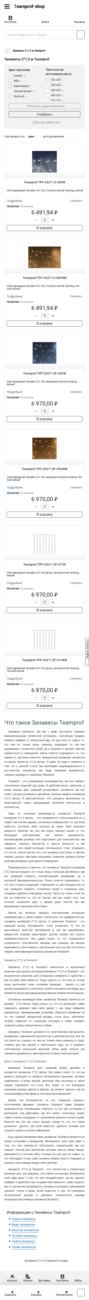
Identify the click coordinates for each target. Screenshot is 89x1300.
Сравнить (10, 1294)
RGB (17, 80)
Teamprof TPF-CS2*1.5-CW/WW (45, 278)
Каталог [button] (12, 1280)
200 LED (57, 84)
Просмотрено (64, 1294)
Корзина (79, 22)
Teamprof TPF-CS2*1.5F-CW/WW (44, 469)
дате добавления (53, 136)
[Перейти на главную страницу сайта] (32, 6)
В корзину (45, 228)
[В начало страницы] (81, 1292)
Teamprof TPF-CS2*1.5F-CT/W (44, 564)
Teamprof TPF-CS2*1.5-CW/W (44, 182)
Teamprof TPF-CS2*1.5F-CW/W (44, 373)
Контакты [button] (10, 22)
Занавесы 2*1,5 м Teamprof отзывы (46, 1260)
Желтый (20, 96)
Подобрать (44, 114)
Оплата (27, 1280)
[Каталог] (7, 6)
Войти (45, 22)
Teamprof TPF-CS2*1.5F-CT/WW (44, 660)
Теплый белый (24, 91)
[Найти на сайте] (81, 34)
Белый (19, 75)
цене (31, 136)
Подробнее (14, 201)
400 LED (57, 95)
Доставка (44, 1280)
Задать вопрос (87, 649)
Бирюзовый (22, 86)
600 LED (57, 100)
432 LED (57, 79)
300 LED (57, 90)
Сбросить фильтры (46, 122)
